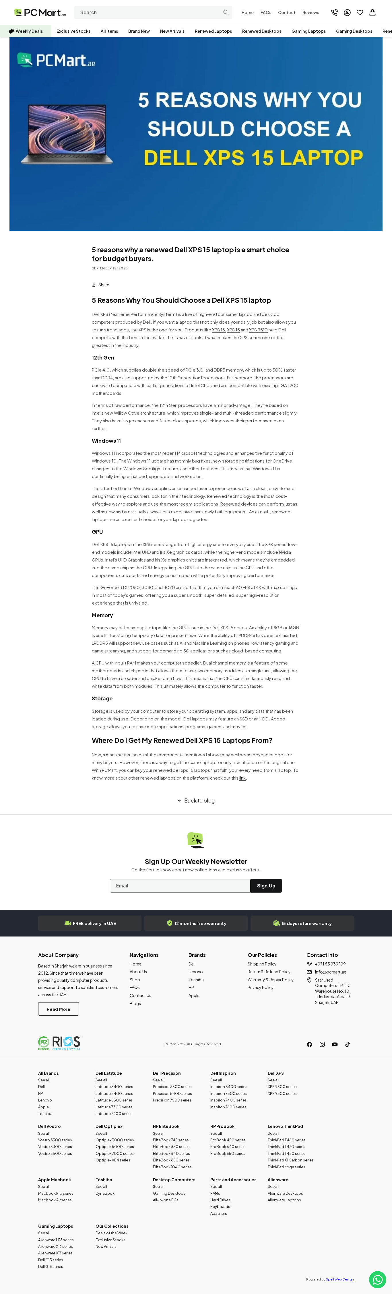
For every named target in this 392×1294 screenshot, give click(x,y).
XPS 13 (218, 329)
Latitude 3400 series (114, 1086)
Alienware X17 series (55, 1253)
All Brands (48, 1073)
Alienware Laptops (284, 1200)
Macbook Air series (55, 1200)
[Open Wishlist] (360, 12)
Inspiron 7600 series (228, 1107)
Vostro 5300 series (55, 1146)
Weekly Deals (29, 31)
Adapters (218, 1213)
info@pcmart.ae (330, 971)
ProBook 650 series (227, 1153)
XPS (269, 544)
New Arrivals (172, 31)
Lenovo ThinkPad (285, 1126)
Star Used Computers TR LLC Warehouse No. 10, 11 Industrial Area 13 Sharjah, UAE (333, 991)
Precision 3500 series (172, 1086)
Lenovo (196, 971)
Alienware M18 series (56, 1239)
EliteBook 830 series (171, 1146)
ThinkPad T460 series (287, 1140)
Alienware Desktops (285, 1193)
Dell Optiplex (109, 1126)
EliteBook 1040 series (172, 1167)
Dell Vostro (49, 1126)
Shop (135, 979)
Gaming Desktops (354, 31)
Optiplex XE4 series (113, 1160)
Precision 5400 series (172, 1093)
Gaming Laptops (309, 31)
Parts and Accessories (233, 1179)
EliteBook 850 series (171, 1160)
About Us (138, 971)
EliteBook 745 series (171, 1140)
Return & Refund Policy (269, 971)
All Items (109, 31)
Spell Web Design (340, 1279)
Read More (58, 1009)
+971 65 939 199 (330, 963)
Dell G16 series (50, 1266)
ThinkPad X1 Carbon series (291, 1160)
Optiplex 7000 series (115, 1153)
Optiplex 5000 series (115, 1146)
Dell (192, 963)
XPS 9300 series (282, 1086)
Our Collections (112, 1226)
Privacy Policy (261, 987)
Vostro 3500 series (55, 1140)
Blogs (135, 1003)
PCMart (109, 770)
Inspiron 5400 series (228, 1086)
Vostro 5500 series (55, 1153)
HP (191, 987)
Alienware (278, 1179)
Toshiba (196, 979)
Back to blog (199, 800)
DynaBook (105, 1193)
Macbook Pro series (55, 1193)
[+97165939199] (334, 12)
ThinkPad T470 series (286, 1146)
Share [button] (103, 284)
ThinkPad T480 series (287, 1153)
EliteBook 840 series (171, 1153)
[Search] (226, 12)
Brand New (139, 31)
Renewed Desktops (261, 31)
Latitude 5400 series (114, 1093)
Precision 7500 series (172, 1100)
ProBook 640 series (228, 1146)
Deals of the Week (111, 1233)
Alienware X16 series (55, 1246)
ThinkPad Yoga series (286, 1167)
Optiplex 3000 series (115, 1140)
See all (44, 1080)
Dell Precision (167, 1073)
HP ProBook (222, 1126)
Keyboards (220, 1206)
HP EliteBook (166, 1126)
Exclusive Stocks (73, 31)
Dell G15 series (50, 1260)
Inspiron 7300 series (228, 1093)
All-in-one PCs (165, 1200)
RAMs (215, 1193)
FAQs (135, 987)
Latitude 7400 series (114, 1113)
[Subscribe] (266, 886)
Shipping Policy (262, 963)
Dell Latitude (109, 1073)
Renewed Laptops (213, 31)
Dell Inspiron (223, 1073)
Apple (194, 995)
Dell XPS (276, 1073)
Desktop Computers (174, 1179)
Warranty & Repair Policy (271, 979)
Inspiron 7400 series (228, 1100)
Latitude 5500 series (114, 1100)
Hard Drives (220, 1200)
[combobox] (153, 12)
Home (135, 963)
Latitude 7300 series (114, 1107)
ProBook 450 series (228, 1140)
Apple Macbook (54, 1179)
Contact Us (140, 995)
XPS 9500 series (282, 1093)
